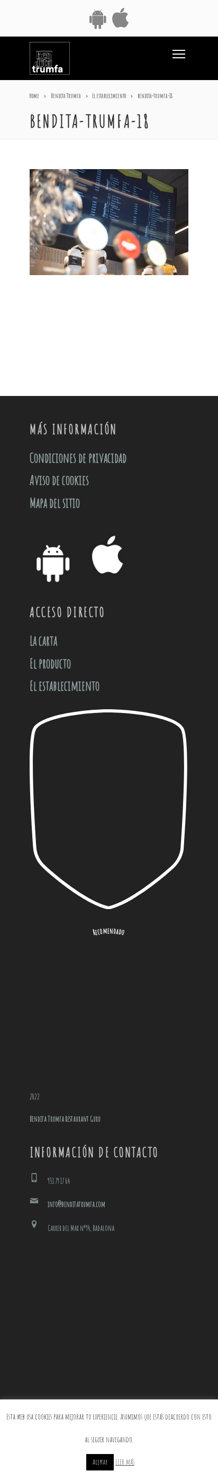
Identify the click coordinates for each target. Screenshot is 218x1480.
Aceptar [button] (100, 1462)
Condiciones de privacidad (78, 458)
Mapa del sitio (55, 503)
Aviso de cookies (59, 480)
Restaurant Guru (83, 1118)
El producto (50, 663)
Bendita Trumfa (47, 1118)
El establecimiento (64, 685)
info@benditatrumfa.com (76, 1204)
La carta (43, 640)
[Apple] (120, 19)
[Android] (97, 19)
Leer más (124, 1462)
